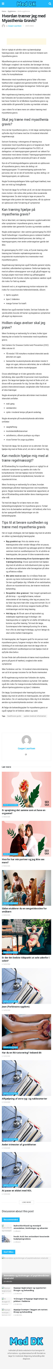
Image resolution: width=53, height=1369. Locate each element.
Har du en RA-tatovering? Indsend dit (22, 1052)
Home (4, 11)
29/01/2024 (29, 26)
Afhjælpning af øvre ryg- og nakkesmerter (24, 1098)
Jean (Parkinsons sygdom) (15, 1006)
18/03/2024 (6, 817)
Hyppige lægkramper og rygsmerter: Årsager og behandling (30, 1289)
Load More (26, 1202)
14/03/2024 (6, 1056)
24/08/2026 (18, 1315)
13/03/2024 (6, 1102)
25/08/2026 (18, 1293)
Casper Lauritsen (14, 26)
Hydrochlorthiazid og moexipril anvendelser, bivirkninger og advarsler (31, 1226)
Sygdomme (12, 11)
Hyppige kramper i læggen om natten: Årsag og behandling (31, 1310)
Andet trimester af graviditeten (19, 1144)
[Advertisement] (26, 32)
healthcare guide (14, 716)
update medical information (35, 716)
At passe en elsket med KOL (17, 1190)
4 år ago (18, 1231)
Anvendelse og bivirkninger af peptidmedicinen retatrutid (26, 1277)
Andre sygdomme (24, 11)
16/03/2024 (6, 964)
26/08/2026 (8, 1281)
